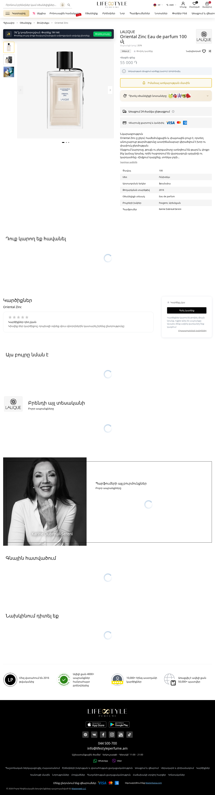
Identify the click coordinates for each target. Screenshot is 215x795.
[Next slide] (110, 90)
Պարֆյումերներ (140, 13)
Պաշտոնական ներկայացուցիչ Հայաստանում (32, 767)
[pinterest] (85, 734)
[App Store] (96, 725)
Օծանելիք (91, 13)
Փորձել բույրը (102, 33)
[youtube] (121, 734)
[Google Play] (119, 725)
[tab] (63, 142)
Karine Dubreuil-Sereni (170, 209)
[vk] (94, 734)
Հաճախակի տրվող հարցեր (149, 774)
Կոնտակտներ (176, 774)
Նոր (122, 13)
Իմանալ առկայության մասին (169, 83)
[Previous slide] (20, 90)
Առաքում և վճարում (147, 767)
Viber (119, 760)
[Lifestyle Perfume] (112, 4)
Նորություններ (60, 774)
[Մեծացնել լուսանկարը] (65, 90)
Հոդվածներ (78, 774)
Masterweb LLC (79, 788)
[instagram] (112, 734)
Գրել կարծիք (186, 310)
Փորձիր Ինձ (179, 13)
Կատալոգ (18, 13)
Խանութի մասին (40, 774)
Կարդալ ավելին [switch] (128, 162)
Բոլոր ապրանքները (41, 408)
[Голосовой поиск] (62, 5)
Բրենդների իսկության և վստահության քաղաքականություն (97, 767)
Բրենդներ (108, 13)
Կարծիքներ (203, 767)
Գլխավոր (8, 22)
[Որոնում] (69, 5)
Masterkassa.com (153, 782)
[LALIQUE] (204, 36)
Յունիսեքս (43, 22)
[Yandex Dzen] (129, 734)
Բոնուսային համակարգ (65, 13)
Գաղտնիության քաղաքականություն (109, 774)
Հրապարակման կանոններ (192, 330)
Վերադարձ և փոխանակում (177, 767)
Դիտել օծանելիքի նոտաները (148, 96)
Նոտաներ (161, 13)
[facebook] (103, 734)
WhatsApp (103, 760)
